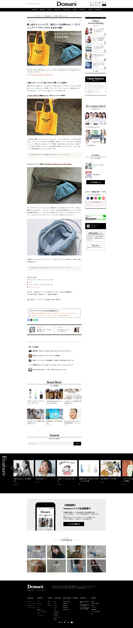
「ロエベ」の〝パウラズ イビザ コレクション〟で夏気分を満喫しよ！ (51, 315)
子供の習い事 (65, 607)
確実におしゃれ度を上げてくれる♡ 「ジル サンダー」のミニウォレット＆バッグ (54, 313)
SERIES (90, 10)
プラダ (30, 282)
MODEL (75, 10)
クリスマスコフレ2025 (41, 611)
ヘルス (55, 607)
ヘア (38, 605)
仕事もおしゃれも (100, 87)
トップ (28, 16)
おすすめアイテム (39, 16)
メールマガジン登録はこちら (95, 202)
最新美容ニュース (40, 609)
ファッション (32, 16)
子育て (55, 609)
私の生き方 (56, 615)
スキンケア (39, 603)
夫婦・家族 (56, 613)
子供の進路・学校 (66, 609)
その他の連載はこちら (95, 182)
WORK (49, 10)
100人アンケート (57, 617)
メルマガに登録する (74, 524)
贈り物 (55, 619)
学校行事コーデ (66, 603)
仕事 (48, 603)
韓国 (88, 89)
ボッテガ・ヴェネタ (33, 287)
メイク (38, 601)
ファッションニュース (31, 607)
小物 (45, 16)
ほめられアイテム (41, 74)
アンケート (95, 225)
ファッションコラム (31, 603)
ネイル (38, 613)
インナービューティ (41, 615)
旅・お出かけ (56, 611)
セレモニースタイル (95, 89)
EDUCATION (66, 10)
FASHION (35, 10)
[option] (23, 472)
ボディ (38, 607)
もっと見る (95, 71)
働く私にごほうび (49, 74)
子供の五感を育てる (66, 601)
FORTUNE (83, 10)
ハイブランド (33, 74)
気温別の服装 (90, 91)
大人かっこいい (90, 93)
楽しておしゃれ (97, 91)
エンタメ (55, 605)
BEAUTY (42, 10)
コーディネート (30, 601)
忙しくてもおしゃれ (91, 87)
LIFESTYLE (57, 10)
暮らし (55, 601)
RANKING (98, 10)
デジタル (49, 605)
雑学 (48, 601)
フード (55, 603)
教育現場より (65, 605)
